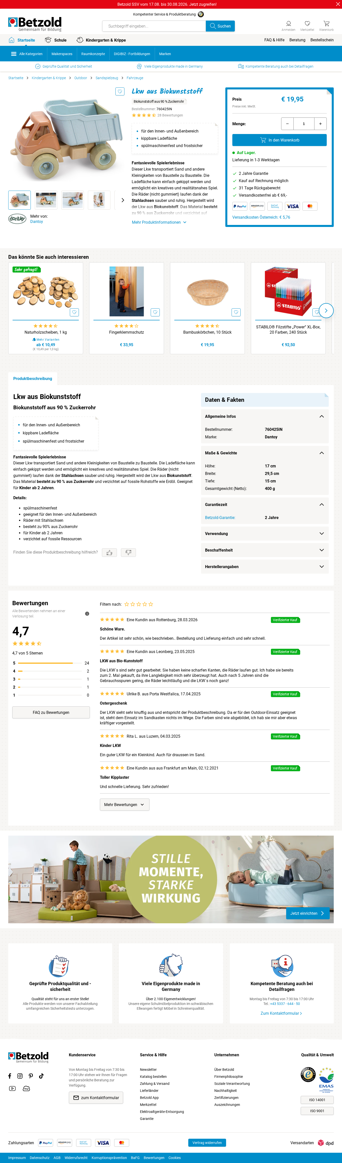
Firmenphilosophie (228, 1077)
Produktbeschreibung (32, 378)
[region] (171, 485)
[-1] (287, 124)
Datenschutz (40, 1158)
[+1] (320, 124)
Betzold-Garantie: (220, 517)
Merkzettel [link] (148, 1105)
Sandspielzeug (107, 78)
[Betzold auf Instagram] (20, 1077)
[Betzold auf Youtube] (12, 1089)
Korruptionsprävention (109, 1158)
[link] (307, 25)
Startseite (15, 78)
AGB (57, 1158)
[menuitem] (274, 40)
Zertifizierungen (226, 1098)
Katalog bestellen (153, 1077)
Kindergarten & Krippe (49, 78)
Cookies (174, 1158)
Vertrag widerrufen (207, 1143)
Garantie (146, 1119)
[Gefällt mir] (109, 552)
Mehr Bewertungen (120, 804)
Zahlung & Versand (154, 1084)
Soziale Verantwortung (232, 1084)
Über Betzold (224, 1070)
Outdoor (80, 78)
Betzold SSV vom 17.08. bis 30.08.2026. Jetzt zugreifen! (167, 4)
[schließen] (338, 4)
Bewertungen (154, 1158)
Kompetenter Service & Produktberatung (164, 14)
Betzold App (149, 1098)
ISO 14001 (317, 1100)
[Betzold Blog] (26, 1089)
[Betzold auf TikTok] (41, 1077)
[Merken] (119, 91)
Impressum (17, 1158)
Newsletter (148, 1070)
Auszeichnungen (227, 1105)
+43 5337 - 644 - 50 (285, 1004)
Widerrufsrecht (76, 1158)
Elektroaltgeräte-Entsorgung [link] (162, 1112)
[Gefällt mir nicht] (128, 552)
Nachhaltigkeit (225, 1091)
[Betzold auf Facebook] (9, 1077)
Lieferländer (149, 1091)
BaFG (135, 1158)
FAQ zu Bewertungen (51, 712)
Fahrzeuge (135, 78)
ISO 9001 (317, 1111)
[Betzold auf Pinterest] (31, 1077)
